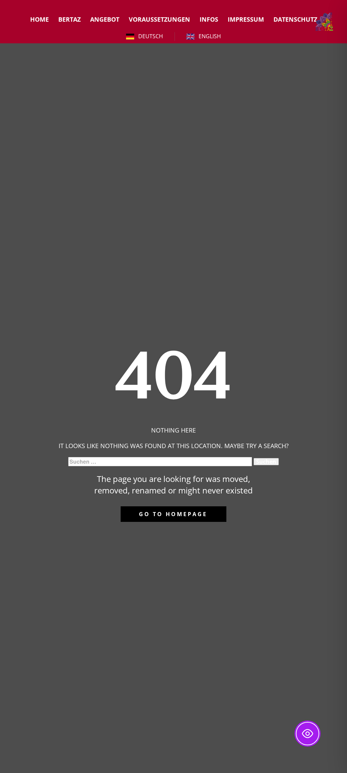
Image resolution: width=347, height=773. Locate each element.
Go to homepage (173, 514)
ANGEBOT (104, 19)
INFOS (209, 19)
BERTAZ (69, 19)
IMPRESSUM (246, 19)
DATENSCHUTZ (295, 19)
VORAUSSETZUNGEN (159, 19)
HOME (39, 19)
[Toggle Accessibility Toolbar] (307, 733)
